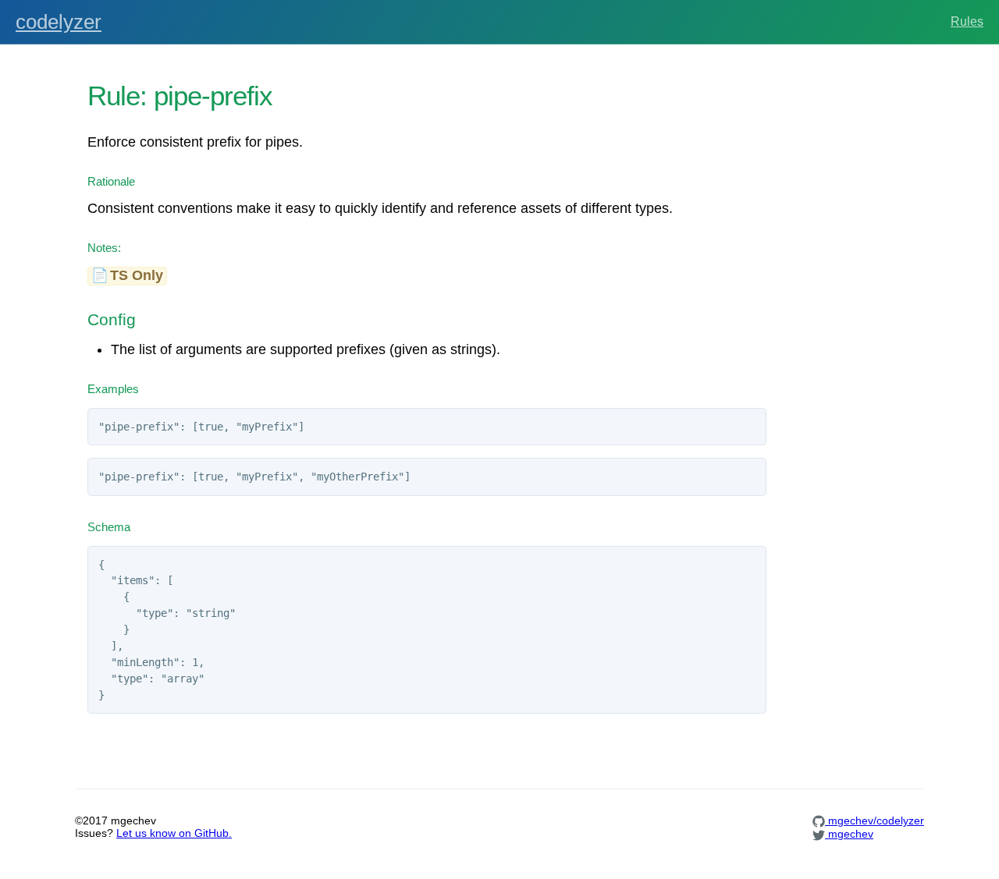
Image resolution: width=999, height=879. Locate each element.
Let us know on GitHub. (174, 833)
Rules (967, 21)
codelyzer (58, 22)
